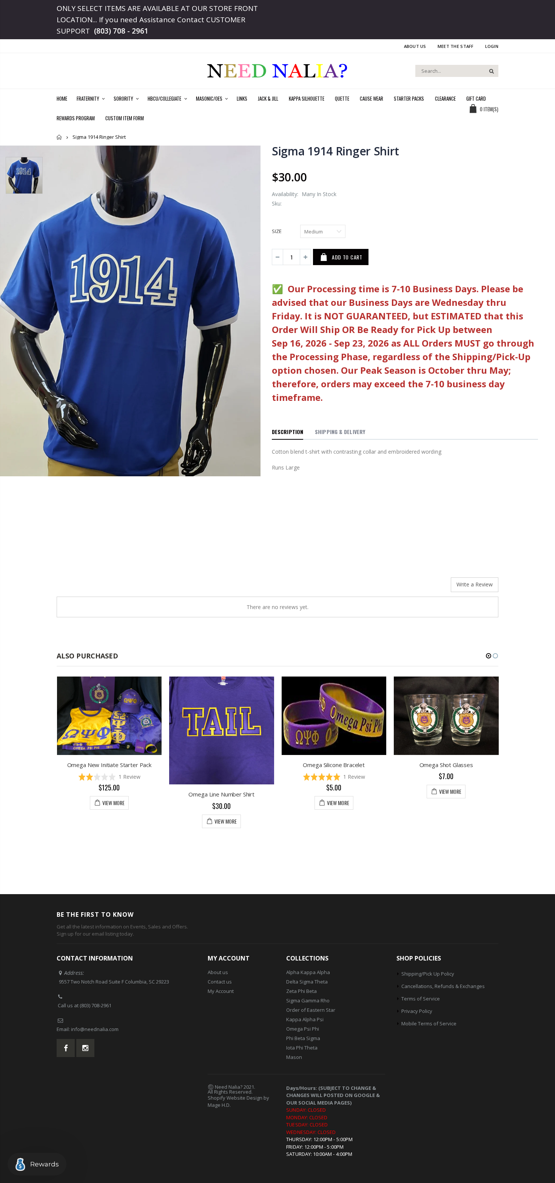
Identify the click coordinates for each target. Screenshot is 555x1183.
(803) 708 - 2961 (121, 31)
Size (277, 231)
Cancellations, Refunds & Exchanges (443, 986)
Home (59, 137)
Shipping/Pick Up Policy (427, 973)
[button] (237, 776)
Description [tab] (287, 432)
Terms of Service (420, 998)
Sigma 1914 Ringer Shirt (335, 151)
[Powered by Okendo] (91, 587)
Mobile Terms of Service (428, 1023)
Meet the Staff (456, 46)
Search (488, 71)
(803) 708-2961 (95, 1005)
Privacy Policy (416, 1011)
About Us (415, 46)
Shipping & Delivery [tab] (340, 432)
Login (491, 46)
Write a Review (474, 584)
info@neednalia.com (95, 1029)
